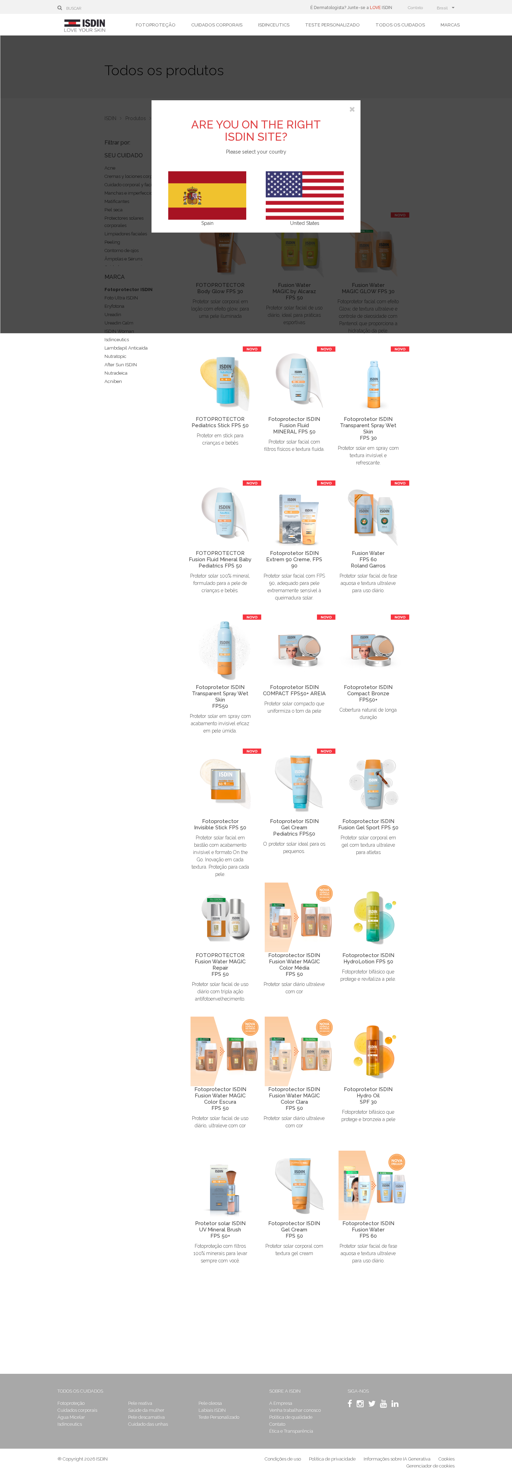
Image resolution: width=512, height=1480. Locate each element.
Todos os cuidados (400, 25)
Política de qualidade (290, 1417)
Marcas (450, 25)
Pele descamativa (146, 1417)
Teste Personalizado (332, 25)
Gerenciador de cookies (430, 1466)
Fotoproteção (156, 25)
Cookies (447, 1459)
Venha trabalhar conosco (295, 1410)
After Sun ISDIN (120, 364)
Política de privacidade (332, 1459)
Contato (415, 7)
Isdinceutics (273, 25)
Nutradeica (115, 373)
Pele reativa (140, 1403)
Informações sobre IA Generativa (397, 1459)
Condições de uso (283, 1459)
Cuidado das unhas (148, 1424)
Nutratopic (115, 356)
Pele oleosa (210, 1403)
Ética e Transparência (291, 1431)
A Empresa (280, 1403)
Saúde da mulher (146, 1410)
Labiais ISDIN (212, 1410)
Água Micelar (71, 1417)
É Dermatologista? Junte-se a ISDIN (351, 7)
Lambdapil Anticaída (126, 348)
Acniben (113, 381)
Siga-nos (358, 1391)
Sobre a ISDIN (285, 1391)
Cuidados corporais (216, 25)
